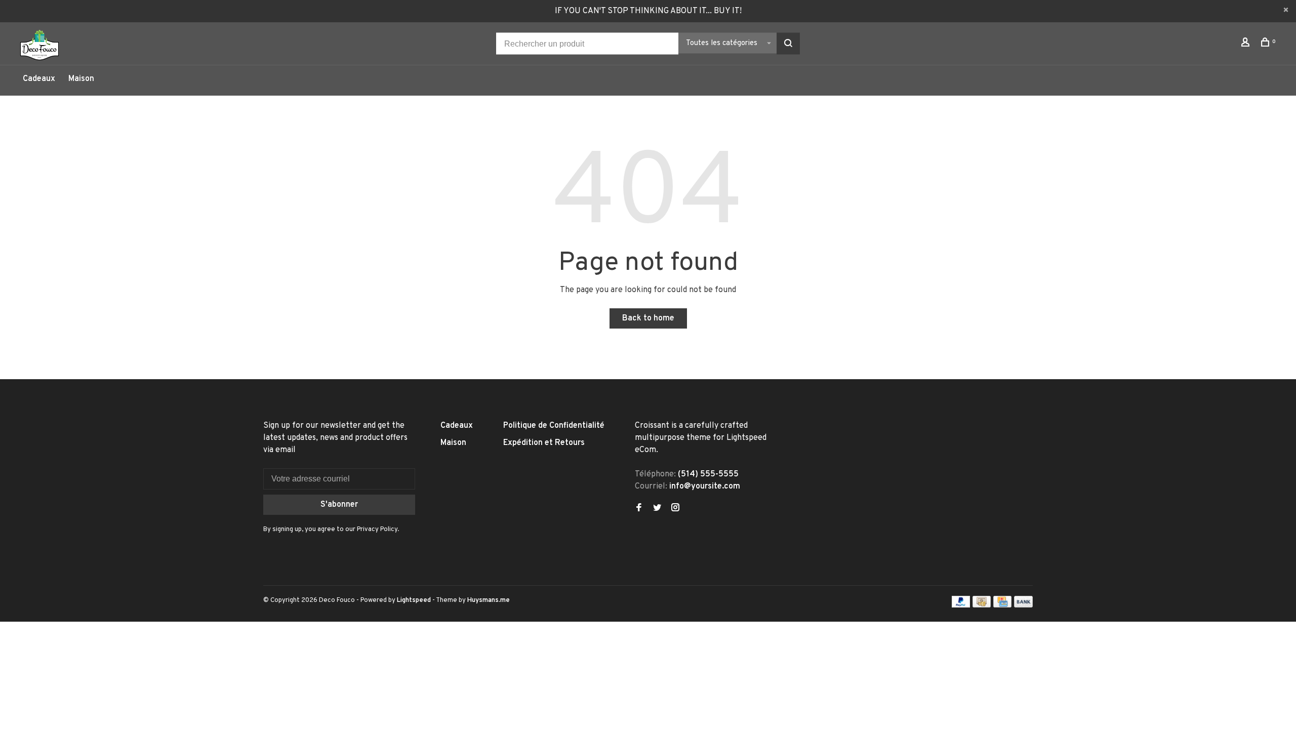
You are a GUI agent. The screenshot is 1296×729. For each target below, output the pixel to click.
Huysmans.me (488, 600)
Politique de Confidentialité (553, 426)
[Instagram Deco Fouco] (675, 509)
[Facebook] (639, 509)
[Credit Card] (1002, 605)
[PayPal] (961, 605)
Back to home (648, 318)
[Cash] (982, 605)
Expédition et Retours (544, 443)
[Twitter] (657, 509)
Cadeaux (39, 79)
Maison (81, 79)
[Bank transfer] (1023, 605)
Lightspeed (414, 600)
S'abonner (339, 505)
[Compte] (1246, 44)
